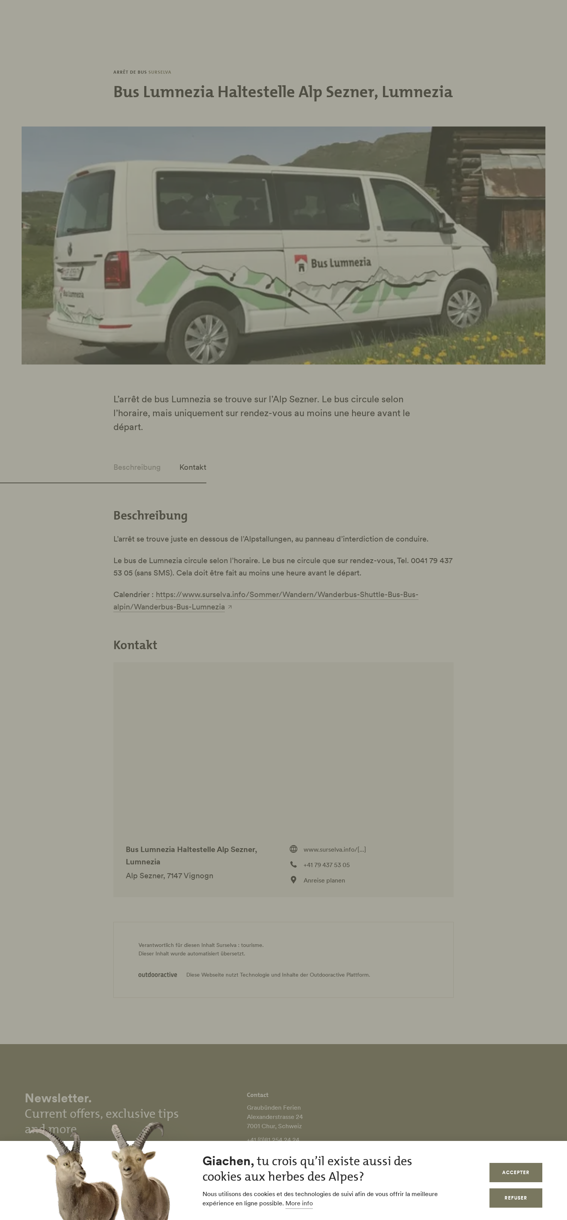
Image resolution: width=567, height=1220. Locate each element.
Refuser (516, 1198)
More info (299, 1203)
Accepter (516, 1172)
